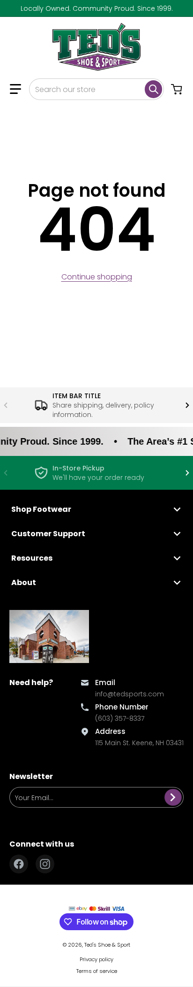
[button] (15, 89)
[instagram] (45, 864)
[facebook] (18, 864)
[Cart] (177, 89)
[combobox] (96, 89)
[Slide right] (187, 405)
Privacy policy (96, 959)
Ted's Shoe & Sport (107, 944)
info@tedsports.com (129, 694)
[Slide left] (5, 405)
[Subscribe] (173, 797)
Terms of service (96, 971)
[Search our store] (153, 89)
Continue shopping (96, 276)
